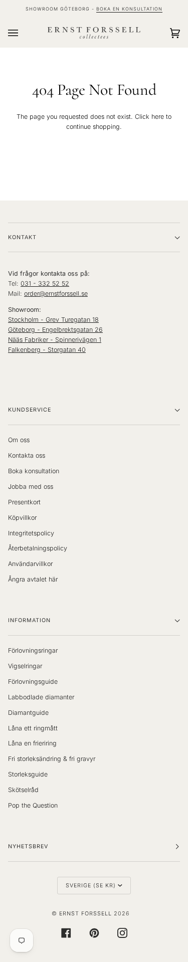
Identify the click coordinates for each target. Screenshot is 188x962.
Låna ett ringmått (33, 728)
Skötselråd (23, 790)
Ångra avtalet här (33, 579)
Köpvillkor (22, 517)
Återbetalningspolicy (37, 548)
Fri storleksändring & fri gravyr (51, 758)
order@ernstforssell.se (56, 293)
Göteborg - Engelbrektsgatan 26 (55, 329)
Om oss (19, 440)
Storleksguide (28, 774)
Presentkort (24, 502)
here (157, 116)
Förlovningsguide (33, 681)
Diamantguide (28, 712)
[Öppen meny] (23, 33)
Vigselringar (25, 666)
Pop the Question (33, 805)
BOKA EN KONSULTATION (129, 9)
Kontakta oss (26, 455)
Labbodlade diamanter (41, 697)
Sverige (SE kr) (91, 885)
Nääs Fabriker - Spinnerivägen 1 (54, 339)
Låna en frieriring (32, 743)
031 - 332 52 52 (45, 283)
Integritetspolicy (31, 533)
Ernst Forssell (85, 913)
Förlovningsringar (33, 650)
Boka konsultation (33, 471)
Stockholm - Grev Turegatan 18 (53, 319)
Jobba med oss (30, 486)
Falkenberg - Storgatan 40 (47, 349)
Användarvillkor (30, 563)
